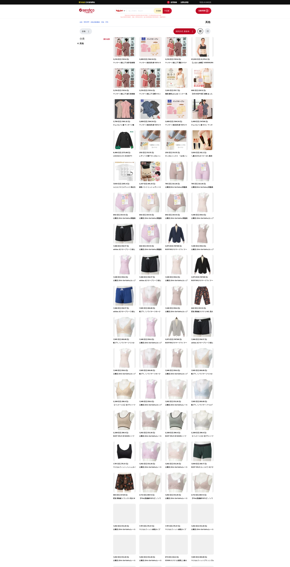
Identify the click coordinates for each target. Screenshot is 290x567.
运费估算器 (184, 2)
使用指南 (174, 2)
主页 (81, 22)
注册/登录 (202, 11)
